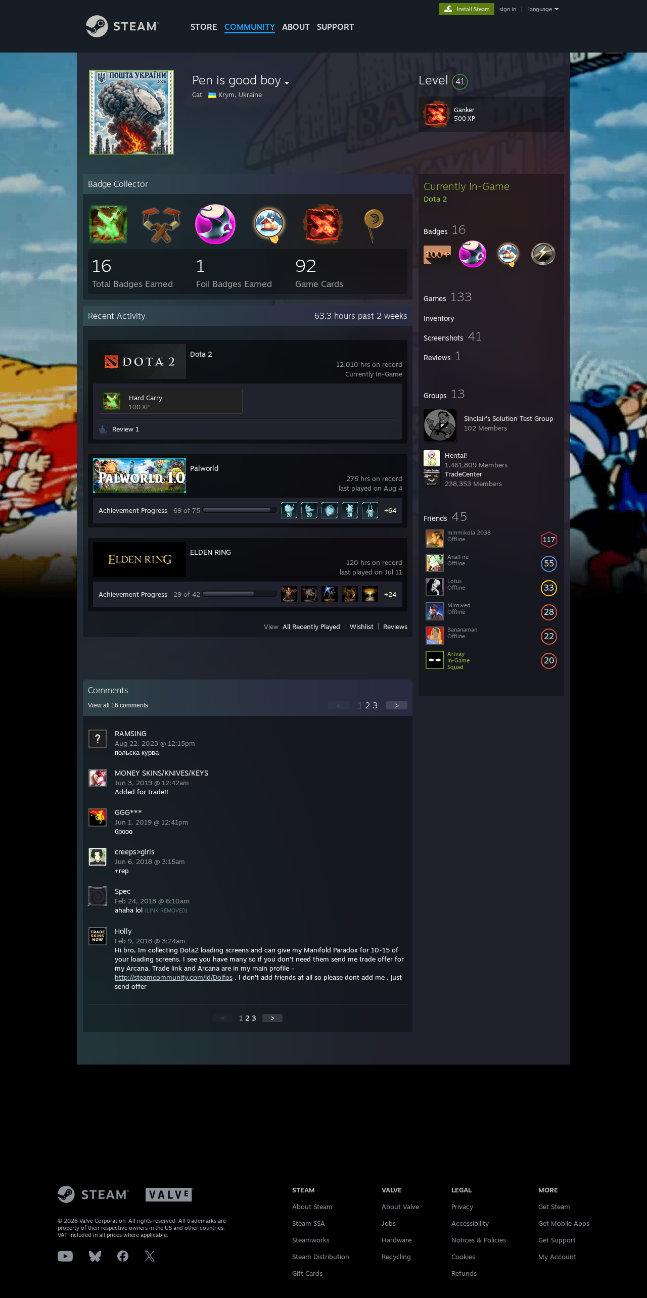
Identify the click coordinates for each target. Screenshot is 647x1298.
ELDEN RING (210, 552)
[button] (491, 80)
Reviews (395, 626)
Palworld (204, 468)
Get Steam (554, 1207)
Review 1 (125, 429)
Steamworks (311, 1240)
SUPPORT (335, 27)
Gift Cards (307, 1273)
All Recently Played (311, 626)
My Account (557, 1257)
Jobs (389, 1223)
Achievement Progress (133, 510)
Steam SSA (308, 1223)
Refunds (464, 1273)
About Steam (312, 1207)
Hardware (396, 1240)
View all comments (118, 705)
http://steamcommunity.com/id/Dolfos (174, 977)
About (296, 27)
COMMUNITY (249, 27)
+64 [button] (390, 510)
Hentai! (456, 455)
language (540, 9)
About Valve (400, 1207)
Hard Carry (145, 398)
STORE (204, 27)
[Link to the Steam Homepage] (122, 34)
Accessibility (470, 1223)
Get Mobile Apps (563, 1223)
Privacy (462, 1207)
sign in (507, 9)
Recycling (396, 1257)
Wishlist (362, 626)
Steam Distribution (320, 1257)
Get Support (557, 1240)
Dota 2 (201, 354)
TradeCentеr (463, 474)
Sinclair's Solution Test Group (508, 418)
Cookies (463, 1257)
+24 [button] (390, 594)
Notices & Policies (478, 1240)
